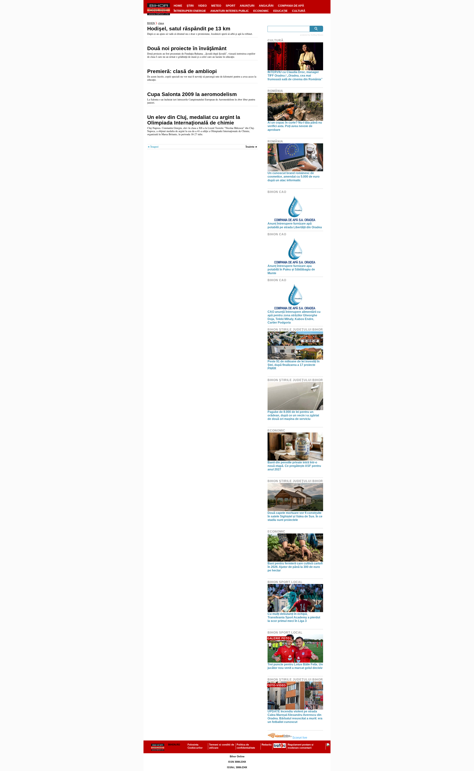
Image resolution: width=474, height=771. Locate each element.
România (275, 90)
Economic (261, 10)
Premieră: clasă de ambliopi (182, 71)
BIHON (151, 23)
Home (178, 5)
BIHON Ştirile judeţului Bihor (295, 329)
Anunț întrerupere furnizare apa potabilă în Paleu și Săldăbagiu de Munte (291, 269)
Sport (230, 5)
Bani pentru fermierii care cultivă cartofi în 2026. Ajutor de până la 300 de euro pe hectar (295, 567)
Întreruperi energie (190, 10)
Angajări (266, 5)
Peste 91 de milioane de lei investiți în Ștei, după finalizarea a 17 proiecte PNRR (294, 365)
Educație (280, 10)
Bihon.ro (174, 744)
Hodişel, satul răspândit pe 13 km (188, 28)
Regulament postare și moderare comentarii (300, 746)
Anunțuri (247, 5)
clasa (161, 23)
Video (202, 5)
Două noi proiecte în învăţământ (186, 48)
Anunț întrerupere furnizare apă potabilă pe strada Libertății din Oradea (295, 225)
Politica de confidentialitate (246, 746)
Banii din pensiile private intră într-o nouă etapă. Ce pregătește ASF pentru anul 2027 (294, 466)
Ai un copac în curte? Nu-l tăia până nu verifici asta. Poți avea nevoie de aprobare (295, 126)
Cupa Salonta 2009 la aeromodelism (192, 94)
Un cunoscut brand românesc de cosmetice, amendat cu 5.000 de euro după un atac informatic (294, 176)
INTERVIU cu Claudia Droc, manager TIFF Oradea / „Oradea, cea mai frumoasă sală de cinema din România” (295, 75)
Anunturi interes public (229, 10)
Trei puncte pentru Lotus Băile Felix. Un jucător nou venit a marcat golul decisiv (295, 666)
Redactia (266, 744)
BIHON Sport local (285, 582)
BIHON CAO (277, 191)
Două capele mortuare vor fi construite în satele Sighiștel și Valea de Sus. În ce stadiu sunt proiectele (295, 516)
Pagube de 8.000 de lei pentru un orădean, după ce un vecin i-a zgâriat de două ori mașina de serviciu (293, 415)
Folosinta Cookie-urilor (195, 746)
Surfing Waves (317, 35)
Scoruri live (299, 737)
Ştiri (190, 5)
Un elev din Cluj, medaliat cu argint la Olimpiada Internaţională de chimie (193, 120)
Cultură (298, 10)
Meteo (216, 5)
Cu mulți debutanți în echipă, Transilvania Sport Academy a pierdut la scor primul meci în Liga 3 (294, 617)
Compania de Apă (291, 5)
